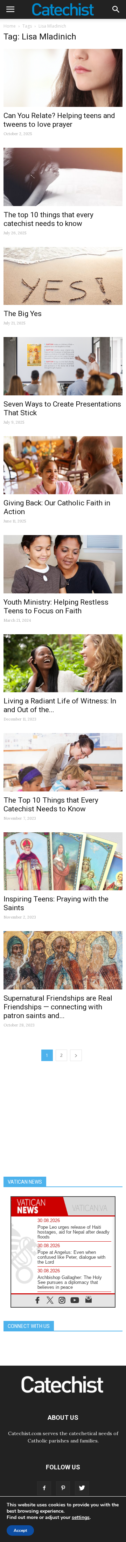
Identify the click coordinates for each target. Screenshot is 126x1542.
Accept (20, 1530)
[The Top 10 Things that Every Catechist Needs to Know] (63, 762)
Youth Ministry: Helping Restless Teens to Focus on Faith (56, 606)
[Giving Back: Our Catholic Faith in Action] (63, 465)
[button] (116, 9)
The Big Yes (23, 313)
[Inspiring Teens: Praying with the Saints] (63, 861)
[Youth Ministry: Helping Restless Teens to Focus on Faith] (63, 564)
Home (10, 26)
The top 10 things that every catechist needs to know (48, 219)
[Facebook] (44, 1488)
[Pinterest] (63, 1488)
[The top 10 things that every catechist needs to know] (63, 177)
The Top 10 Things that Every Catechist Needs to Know (51, 804)
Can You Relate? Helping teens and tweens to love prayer (59, 120)
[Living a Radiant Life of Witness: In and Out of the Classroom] (63, 663)
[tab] (37, 1206)
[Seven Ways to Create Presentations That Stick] (63, 366)
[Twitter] (82, 1488)
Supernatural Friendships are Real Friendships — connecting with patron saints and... (58, 1007)
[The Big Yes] (63, 276)
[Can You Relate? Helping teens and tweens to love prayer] (63, 78)
